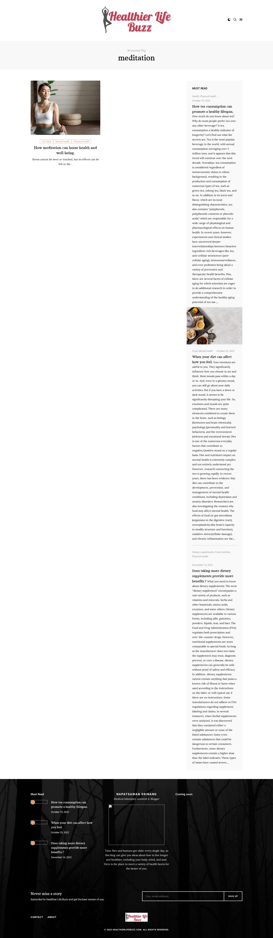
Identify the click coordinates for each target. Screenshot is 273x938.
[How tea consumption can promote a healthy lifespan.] (214, 325)
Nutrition (225, 552)
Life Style (46, 141)
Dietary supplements (203, 552)
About (52, 917)
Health (195, 96)
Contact (37, 917)
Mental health (62, 141)
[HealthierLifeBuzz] (136, 19)
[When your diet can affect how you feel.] (39, 828)
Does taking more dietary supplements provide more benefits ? (212, 576)
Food (194, 351)
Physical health (82, 141)
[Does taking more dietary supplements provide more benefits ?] (39, 849)
